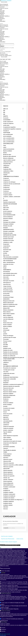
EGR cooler (6, 207)
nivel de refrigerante (8, 317)
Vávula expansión (7, 481)
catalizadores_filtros (8, 171)
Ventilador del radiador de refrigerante (12, 499)
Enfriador (5, 227)
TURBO (5, 452)
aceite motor (6, 125)
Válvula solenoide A (8, 474)
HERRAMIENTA (7, 269)
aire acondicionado (8, 134)
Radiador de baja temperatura (10, 353)
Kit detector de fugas (8, 297)
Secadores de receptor (9, 408)
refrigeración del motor (9, 373)
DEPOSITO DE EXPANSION (10, 203)
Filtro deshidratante (8, 260)
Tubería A (5, 448)
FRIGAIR (2, 12)
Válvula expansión (7, 470)
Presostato (6, 339)
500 (4, 110)
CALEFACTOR (7, 163)
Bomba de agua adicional (9, 156)
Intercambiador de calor (9, 275)
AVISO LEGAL (19, 538)
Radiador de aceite (8, 350)
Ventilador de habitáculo (9, 496)
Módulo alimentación (8, 302)
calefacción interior (8, 161)
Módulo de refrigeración (9, 306)
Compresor (6, 178)
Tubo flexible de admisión (9, 450)
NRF (1, 20)
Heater (5, 267)
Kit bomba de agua (8, 289)
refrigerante (6, 380)
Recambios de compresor (9, 368)
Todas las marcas (4, 8)
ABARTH (5, 116)
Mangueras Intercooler (8, 300)
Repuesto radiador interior (9, 391)
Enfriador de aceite (8, 233)
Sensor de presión (7, 413)
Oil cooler (5, 328)
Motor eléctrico (7, 311)
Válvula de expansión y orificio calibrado (13, 464)
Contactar (2, 7)
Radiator (5, 364)
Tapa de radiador (7, 432)
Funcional (3, 572)
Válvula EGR (6, 468)
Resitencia (5, 399)
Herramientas (6, 271)
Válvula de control (7, 459)
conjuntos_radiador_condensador (11, 196)
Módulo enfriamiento (8, 310)
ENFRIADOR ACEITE (8, 229)
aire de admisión (7, 136)
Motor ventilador (7, 315)
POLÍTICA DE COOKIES (7, 536)
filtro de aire (6, 255)
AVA (1, 9)
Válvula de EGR (7, 461)
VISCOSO (5, 507)
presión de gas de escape (9, 337)
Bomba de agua (7, 154)
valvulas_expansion (8, 479)
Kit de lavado (6, 295)
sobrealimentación (7, 421)
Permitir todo (3, 635)
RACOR (5, 342)
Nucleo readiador (7, 324)
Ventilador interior (7, 503)
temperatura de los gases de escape (12, 441)
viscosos (5, 508)
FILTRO (5, 253)
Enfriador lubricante (8, 238)
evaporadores (6, 246)
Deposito (5, 200)
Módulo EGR (6, 308)
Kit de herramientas (8, 291)
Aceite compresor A (8, 121)
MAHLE (2, 17)
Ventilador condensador (9, 494)
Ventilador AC (6, 490)
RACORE (5, 344)
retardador (5, 400)
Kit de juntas (6, 293)
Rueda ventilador (7, 404)
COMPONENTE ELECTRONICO (11, 176)
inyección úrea (7, 284)
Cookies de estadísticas (6, 593)
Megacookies (4, 583)
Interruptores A (7, 282)
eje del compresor (7, 211)
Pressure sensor (7, 341)
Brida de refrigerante (8, 158)
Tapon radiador (7, 437)
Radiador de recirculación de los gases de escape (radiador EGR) (13, 358)
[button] (3, 61)
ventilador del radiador (8, 497)
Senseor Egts (6, 410)
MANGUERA (6, 299)
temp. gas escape (7, 439)
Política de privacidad (5, 568)
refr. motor (5, 371)
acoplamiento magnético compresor (12, 129)
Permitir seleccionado (5, 634)
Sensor (5, 411)
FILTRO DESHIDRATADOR (9, 258)
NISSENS (2, 18)
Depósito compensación (9, 202)
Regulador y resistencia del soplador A (12, 384)
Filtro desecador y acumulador (10, 257)
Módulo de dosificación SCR (10, 304)
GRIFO (5, 266)
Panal (4, 331)
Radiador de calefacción (9, 355)
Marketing (3, 631)
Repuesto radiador (8, 389)
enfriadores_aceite (7, 242)
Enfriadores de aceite (8, 240)
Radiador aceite (7, 348)
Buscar (2, 46)
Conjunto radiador (7, 194)
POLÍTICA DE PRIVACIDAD (7, 538)
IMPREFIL (2, 13)
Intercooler (6, 277)
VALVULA (5, 457)
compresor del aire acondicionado (11, 183)
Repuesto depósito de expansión (11, 386)
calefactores (6, 165)
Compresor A (6, 180)
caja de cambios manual (9, 160)
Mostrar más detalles (5, 570)
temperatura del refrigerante (10, 443)
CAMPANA (6, 167)
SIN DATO (5, 417)
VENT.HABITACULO (8, 485)
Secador (5, 406)
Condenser (6, 191)
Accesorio (5, 118)
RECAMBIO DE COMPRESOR (10, 366)
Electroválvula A (7, 213)
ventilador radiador (8, 505)
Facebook (3, 618)
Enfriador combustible (8, 231)
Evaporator (6, 247)
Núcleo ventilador (7, 326)
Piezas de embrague (8, 335)
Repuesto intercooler (8, 388)
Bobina (5, 152)
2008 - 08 (5, 108)
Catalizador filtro (7, 169)
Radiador (5, 346)
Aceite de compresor (8, 123)
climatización (6, 172)
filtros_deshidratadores (9, 262)
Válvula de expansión (8, 463)
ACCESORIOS (6, 119)
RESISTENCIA (6, 397)
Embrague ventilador (8, 224)
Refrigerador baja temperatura (10, 377)
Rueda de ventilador (8, 402)
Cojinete (5, 174)
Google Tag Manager (5, 605)
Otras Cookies (4, 622)
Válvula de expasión (8, 466)
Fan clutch (5, 251)
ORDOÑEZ (2, 21)
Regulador (5, 382)
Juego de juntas (7, 286)
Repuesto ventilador (8, 393)
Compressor (6, 187)
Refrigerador (6, 375)
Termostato (6, 444)
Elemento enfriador (8, 218)
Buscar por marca (4, 5)
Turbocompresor (7, 454)
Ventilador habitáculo (8, 501)
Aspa (4, 145)
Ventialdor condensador (9, 486)
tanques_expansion (8, 430)
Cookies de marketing (5, 610)
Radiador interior (7, 360)
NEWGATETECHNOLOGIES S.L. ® (10, 545)
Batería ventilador (7, 150)
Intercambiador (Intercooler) (10, 273)
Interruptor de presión (8, 280)
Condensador (6, 189)
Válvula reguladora (8, 472)
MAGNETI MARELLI (5, 16)
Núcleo (5, 321)
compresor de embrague (9, 182)
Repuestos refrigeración (9, 395)
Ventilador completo (8, 492)
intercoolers (6, 278)
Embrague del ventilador (9, 222)
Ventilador (5, 488)
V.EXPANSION (6, 455)
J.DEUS (2, 14)
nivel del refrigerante (8, 319)
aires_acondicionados (8, 138)
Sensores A (6, 415)
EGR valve (5, 209)
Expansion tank (7, 249)
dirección (5, 205)
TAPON (5, 433)
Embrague (5, 220)
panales (5, 333)
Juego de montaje (7, 288)
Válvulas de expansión (8, 475)
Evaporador (6, 244)
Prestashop (3, 582)
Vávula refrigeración (8, 483)
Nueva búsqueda (4, 4)
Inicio (5, 106)
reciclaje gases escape (8, 369)
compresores (6, 185)
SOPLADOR (6, 422)
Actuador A (6, 130)
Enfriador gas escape (8, 236)
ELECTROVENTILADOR (9, 214)
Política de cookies (4, 565)
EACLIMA (2, 10)
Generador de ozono (8, 264)
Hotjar (2, 608)
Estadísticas (3, 629)
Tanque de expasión (8, 428)
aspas (4, 147)
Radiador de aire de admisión (10, 352)
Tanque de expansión (8, 426)
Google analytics (4, 602)
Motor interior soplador (9, 313)
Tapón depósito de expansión (10, 435)
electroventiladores (8, 216)
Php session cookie (5, 590)
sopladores (6, 424)
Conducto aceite (7, 193)
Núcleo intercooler (7, 322)
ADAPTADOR (6, 132)
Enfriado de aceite (7, 225)
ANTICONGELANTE (8, 143)
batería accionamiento (8, 149)
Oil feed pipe (6, 330)
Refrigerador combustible (9, 379)
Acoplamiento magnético (9, 127)
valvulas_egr (6, 477)
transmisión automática (9, 446)
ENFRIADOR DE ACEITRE (9, 235)
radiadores (6, 362)
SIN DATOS (6, 419)
